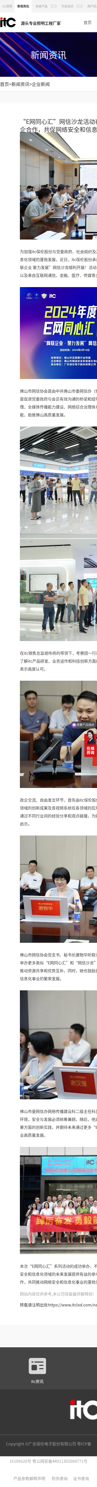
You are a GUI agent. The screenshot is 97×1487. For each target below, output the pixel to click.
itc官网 (7, 6)
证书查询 (81, 1478)
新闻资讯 (20, 84)
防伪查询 (60, 1478)
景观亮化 (23, 6)
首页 (88, 22)
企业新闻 (41, 84)
